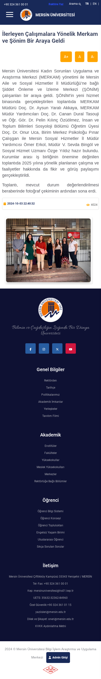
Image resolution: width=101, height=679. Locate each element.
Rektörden (50, 380)
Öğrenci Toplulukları (50, 525)
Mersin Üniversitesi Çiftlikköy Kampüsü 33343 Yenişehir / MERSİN (50, 576)
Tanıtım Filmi (50, 416)
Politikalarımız (50, 394)
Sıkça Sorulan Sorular (50, 546)
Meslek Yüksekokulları (50, 467)
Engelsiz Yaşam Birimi (50, 532)
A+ (66, 56)
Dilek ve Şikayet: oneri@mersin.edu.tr (50, 619)
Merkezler (51, 474)
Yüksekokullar (50, 460)
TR (87, 3)
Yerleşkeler (50, 409)
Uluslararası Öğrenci (50, 539)
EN (95, 3)
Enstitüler (51, 446)
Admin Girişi (60, 657)
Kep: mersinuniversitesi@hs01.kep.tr (50, 590)
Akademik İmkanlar (50, 401)
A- (92, 56)
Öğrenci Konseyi (50, 518)
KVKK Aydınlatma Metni (50, 626)
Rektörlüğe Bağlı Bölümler (50, 481)
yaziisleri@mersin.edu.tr (50, 612)
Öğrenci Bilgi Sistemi (50, 511)
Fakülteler (50, 453)
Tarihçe (50, 387)
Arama (75, 4)
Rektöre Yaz (56, 4)
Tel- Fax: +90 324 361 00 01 (50, 583)
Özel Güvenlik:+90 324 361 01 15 (50, 605)
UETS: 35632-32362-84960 (50, 597)
